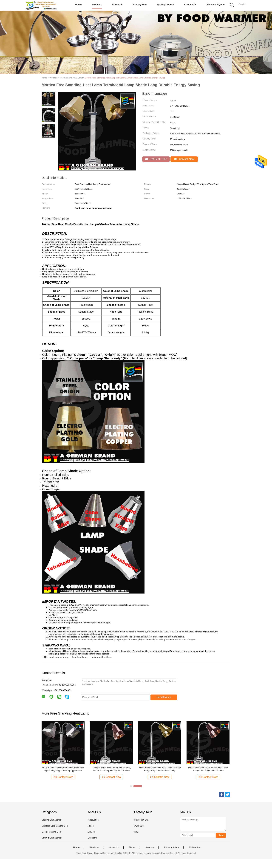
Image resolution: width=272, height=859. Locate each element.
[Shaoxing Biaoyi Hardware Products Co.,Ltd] (41, 5)
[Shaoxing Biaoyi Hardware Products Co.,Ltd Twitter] (227, 794)
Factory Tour (140, 4)
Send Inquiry (164, 697)
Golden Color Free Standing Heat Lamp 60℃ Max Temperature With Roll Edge (79, 769)
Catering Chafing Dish (51, 820)
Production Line (141, 820)
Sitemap (149, 847)
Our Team (92, 838)
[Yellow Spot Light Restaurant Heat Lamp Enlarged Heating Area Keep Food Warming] (176, 742)
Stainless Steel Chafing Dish (55, 826)
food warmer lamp (59, 657)
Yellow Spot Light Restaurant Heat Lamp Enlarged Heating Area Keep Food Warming (176, 769)
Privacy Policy (171, 847)
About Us (117, 4)
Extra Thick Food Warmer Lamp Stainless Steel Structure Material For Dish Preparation (224, 769)
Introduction (93, 820)
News (132, 847)
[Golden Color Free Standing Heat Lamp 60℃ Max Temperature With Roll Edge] (79, 742)
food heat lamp (79, 657)
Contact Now (186, 159)
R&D (136, 832)
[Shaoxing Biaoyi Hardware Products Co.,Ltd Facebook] (221, 794)
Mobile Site (194, 847)
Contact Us (190, 4)
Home (78, 4)
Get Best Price (158, 159)
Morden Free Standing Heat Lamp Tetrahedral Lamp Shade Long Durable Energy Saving (125, 78)
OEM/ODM (139, 826)
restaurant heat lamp (101, 657)
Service (91, 832)
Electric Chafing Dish (51, 832)
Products (97, 4)
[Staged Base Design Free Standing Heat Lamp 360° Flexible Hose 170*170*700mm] (127, 742)
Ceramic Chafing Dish (51, 838)
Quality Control (165, 4)
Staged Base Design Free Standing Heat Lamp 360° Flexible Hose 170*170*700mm (127, 769)
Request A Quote (216, 4)
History (91, 826)
